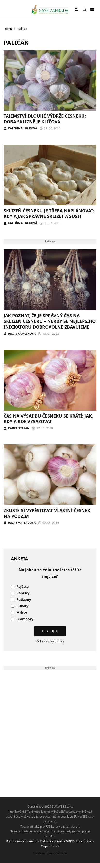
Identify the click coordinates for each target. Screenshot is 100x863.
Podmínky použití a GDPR (57, 841)
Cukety (22, 606)
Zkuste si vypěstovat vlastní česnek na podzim (47, 513)
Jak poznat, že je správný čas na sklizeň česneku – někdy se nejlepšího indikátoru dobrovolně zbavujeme (50, 321)
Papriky (23, 593)
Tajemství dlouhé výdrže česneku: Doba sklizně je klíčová (45, 118)
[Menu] (92, 9)
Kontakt (22, 841)
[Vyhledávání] (84, 9)
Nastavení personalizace (50, 853)
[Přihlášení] (76, 9)
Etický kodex (84, 841)
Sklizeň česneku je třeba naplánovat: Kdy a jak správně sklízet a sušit (49, 213)
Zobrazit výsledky (50, 641)
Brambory (25, 619)
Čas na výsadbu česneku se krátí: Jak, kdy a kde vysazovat (48, 418)
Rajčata (23, 587)
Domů (10, 841)
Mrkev (22, 613)
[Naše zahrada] (50, 9)
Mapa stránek (50, 846)
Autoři (33, 841)
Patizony (24, 600)
